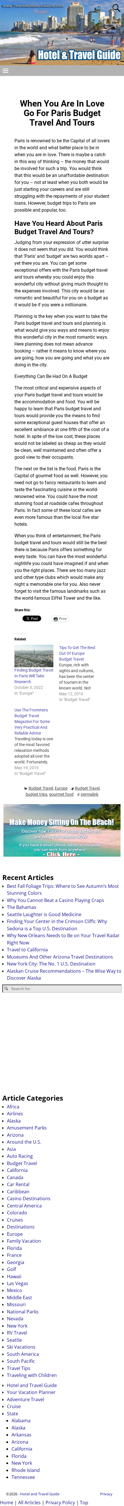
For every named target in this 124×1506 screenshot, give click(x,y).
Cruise (14, 1406)
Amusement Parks (27, 1128)
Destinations (21, 1227)
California (17, 1170)
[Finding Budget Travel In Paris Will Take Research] (33, 656)
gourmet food (61, 794)
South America (23, 1354)
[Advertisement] (62, 1042)
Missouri (16, 1304)
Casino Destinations (28, 1198)
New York (17, 1326)
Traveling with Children (32, 1375)
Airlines (15, 1113)
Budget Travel (41, 788)
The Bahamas (21, 907)
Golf (11, 1269)
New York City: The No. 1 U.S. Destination (51, 964)
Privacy (106, 1493)
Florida (14, 1248)
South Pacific (21, 1361)
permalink (89, 794)
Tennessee (23, 1477)
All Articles (29, 1502)
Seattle (14, 1340)
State (12, 1413)
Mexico (14, 1290)
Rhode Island (26, 1470)
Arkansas (21, 1435)
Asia (11, 1149)
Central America (24, 1206)
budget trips (36, 794)
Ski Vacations (21, 1347)
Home (6, 1502)
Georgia (15, 1262)
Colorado (17, 1212)
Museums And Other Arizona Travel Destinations (60, 957)
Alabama (21, 1420)
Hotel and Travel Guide (32, 1385)
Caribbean (18, 1191)
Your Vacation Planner (31, 1392)
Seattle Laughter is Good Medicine (44, 914)
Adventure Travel (25, 1399)
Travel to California (27, 949)
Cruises (15, 1220)
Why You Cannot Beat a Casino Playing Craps (55, 900)
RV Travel (17, 1333)
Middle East (19, 1297)
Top (84, 1502)
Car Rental (18, 1184)
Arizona (15, 1135)
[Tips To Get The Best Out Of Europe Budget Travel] (81, 673)
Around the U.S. (24, 1142)
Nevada (15, 1318)
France (14, 1255)
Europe (61, 788)
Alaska (14, 1121)
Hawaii (14, 1276)
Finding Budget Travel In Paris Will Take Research (33, 676)
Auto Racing (20, 1156)
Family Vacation (24, 1241)
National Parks (23, 1312)
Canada (15, 1177)
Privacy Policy (60, 1502)
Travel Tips (18, 1368)
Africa (13, 1107)
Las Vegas (17, 1283)
